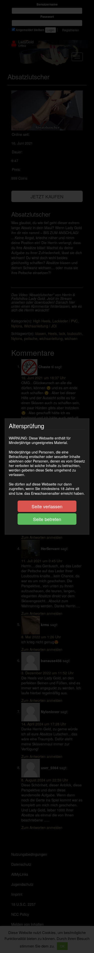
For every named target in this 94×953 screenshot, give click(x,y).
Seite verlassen (47, 506)
